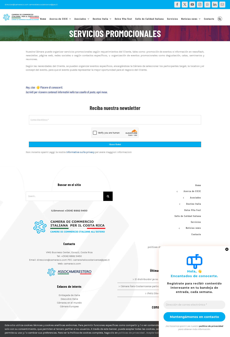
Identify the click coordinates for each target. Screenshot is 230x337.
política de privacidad (211, 326)
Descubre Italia (69, 298)
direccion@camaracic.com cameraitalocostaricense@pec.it (31, 4)
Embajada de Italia (69, 295)
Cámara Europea (69, 306)
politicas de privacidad (131, 332)
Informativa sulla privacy (80, 152)
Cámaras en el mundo (69, 302)
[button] (220, 18)
